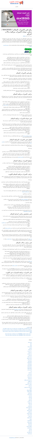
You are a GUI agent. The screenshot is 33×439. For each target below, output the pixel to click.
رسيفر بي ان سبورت (28, 384)
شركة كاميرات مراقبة (24, 199)
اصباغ (31, 345)
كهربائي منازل (30, 414)
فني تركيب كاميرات (16, 328)
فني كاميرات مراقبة (8, 228)
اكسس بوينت (30, 346)
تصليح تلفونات (29, 362)
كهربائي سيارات (29, 413)
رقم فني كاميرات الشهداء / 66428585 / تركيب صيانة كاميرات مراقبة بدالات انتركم (18, 333)
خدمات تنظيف (29, 382)
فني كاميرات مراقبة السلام (19, 331)
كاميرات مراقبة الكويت (26, 211)
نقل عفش (30, 430)
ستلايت (31, 388)
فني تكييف (30, 400)
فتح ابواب (30, 395)
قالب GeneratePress (12, 437)
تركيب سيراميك (29, 358)
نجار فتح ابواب (29, 427)
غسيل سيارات (29, 394)
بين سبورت (30, 352)
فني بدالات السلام (22, 328)
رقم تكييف (30, 385)
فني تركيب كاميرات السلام (8, 328)
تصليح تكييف (30, 361)
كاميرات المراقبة (20, 157)
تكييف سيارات (29, 369)
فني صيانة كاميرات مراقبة (15, 329)
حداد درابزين (30, 374)
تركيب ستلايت (29, 356)
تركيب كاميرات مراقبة (25, 191)
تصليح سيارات (29, 365)
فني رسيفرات (30, 401)
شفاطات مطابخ (29, 390)
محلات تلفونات (29, 417)
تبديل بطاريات (29, 353)
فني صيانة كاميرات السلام (23, 329)
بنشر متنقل (30, 349)
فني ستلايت (30, 403)
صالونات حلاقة (29, 391)
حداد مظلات (30, 381)
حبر (31, 371)
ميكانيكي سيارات (29, 426)
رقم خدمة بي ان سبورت (28, 387)
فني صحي (30, 404)
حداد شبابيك (30, 378)
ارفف (31, 343)
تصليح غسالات (29, 368)
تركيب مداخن (30, 359)
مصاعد (31, 419)
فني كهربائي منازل (29, 407)
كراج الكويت (30, 411)
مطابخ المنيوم (29, 420)
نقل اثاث (30, 429)
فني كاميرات (3, 222)
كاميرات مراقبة (14, 265)
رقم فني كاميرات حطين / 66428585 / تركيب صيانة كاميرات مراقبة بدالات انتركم (18, 335)
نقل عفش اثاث (29, 432)
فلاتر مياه (30, 398)
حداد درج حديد (29, 375)
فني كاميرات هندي (11, 331)
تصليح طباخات (29, 366)
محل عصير (30, 416)
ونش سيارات (30, 433)
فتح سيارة (30, 397)
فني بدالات (30, 261)
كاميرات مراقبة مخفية (17, 309)
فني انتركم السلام (28, 328)
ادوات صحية (30, 342)
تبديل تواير (30, 355)
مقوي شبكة (30, 423)
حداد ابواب (30, 372)
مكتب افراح (30, 424)
